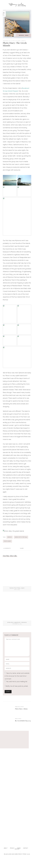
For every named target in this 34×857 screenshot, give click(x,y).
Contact (25, 848)
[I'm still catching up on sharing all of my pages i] (17, 829)
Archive (17, 849)
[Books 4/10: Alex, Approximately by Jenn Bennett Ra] (17, 769)
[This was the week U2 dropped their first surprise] (17, 789)
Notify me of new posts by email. (17, 686)
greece (9, 537)
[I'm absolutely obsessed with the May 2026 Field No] (17, 809)
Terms (19, 848)
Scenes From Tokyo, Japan (17, 588)
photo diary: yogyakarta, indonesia (17, 622)
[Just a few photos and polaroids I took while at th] (17, 749)
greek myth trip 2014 (21, 537)
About (5, 848)
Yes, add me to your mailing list (16, 681)
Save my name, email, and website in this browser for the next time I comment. (17, 676)
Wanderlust (7, 40)
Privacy (12, 848)
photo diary (7, 541)
